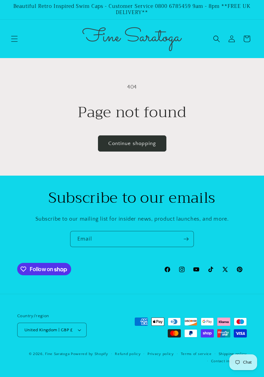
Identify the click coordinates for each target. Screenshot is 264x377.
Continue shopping (132, 143)
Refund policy (128, 354)
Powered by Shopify (89, 354)
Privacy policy (160, 354)
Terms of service (196, 354)
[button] (14, 38)
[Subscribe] (186, 239)
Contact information (229, 361)
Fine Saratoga (57, 354)
